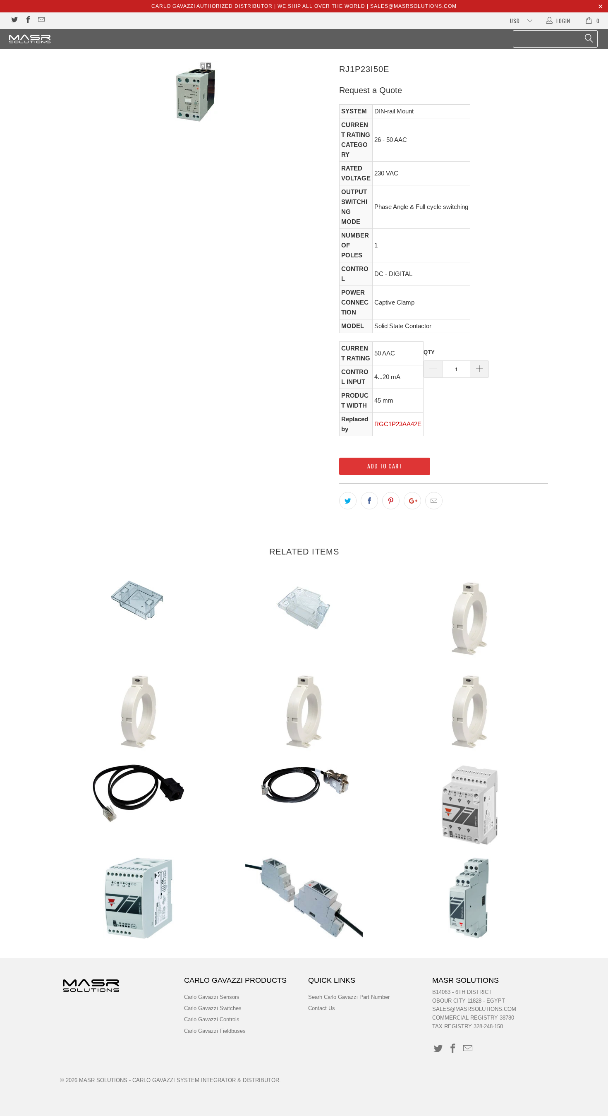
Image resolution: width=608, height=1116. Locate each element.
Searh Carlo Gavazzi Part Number (349, 997)
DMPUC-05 (469, 804)
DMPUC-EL (469, 898)
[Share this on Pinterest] (391, 500)
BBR (138, 599)
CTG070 (138, 711)
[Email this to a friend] (434, 500)
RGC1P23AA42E (397, 423)
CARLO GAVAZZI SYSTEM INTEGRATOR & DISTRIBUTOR (205, 1080)
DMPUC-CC (304, 898)
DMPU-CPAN (138, 793)
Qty (429, 352)
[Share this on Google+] (412, 500)
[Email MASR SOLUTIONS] (41, 20)
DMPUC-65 (138, 898)
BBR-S (304, 608)
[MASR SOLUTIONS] (52, 39)
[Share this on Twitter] (348, 500)
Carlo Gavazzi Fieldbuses (215, 1031)
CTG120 (304, 711)
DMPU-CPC (304, 785)
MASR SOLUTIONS (103, 1080)
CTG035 (469, 618)
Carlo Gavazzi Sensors (211, 997)
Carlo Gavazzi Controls (211, 1019)
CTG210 (469, 711)
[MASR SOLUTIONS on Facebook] (27, 20)
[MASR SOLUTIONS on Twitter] (14, 20)
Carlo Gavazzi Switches (213, 1008)
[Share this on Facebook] (369, 500)
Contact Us (321, 1008)
